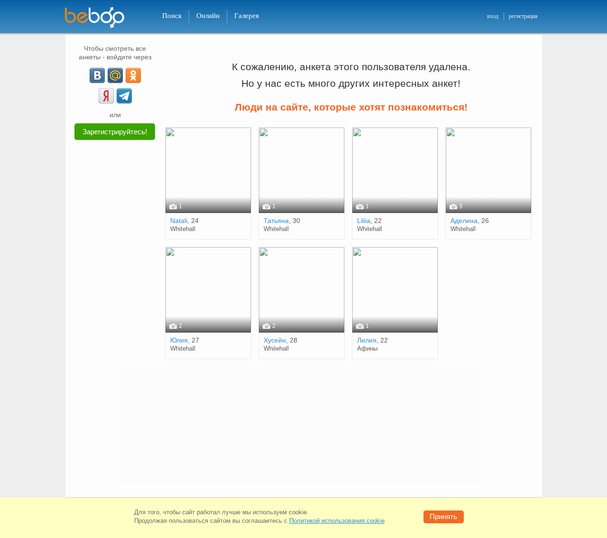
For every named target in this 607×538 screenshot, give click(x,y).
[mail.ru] (115, 75)
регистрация (523, 16)
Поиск (172, 15)
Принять (443, 516)
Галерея (246, 15)
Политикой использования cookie (337, 520)
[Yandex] (106, 95)
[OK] (133, 75)
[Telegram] (124, 95)
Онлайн (208, 15)
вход (492, 16)
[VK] (97, 75)
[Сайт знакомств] (100, 17)
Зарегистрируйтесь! (115, 132)
